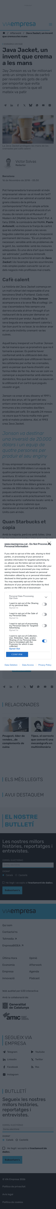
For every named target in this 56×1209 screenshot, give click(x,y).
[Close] (50, 544)
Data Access (28, 665)
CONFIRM (17, 654)
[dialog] (28, 604)
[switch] (44, 604)
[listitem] (28, 597)
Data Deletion (11, 665)
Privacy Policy (44, 665)
